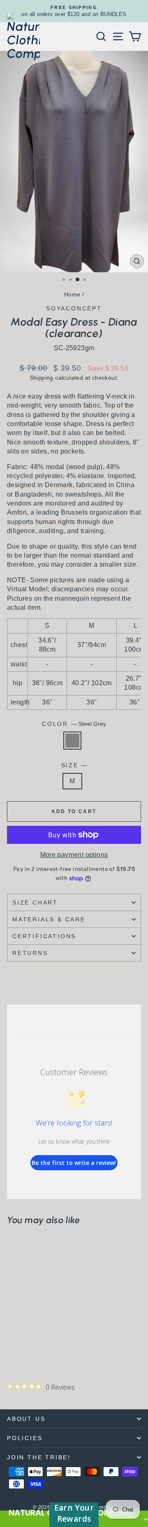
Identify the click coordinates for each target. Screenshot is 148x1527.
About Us (26, 1418)
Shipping (41, 378)
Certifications (44, 936)
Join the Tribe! (39, 1457)
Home (72, 294)
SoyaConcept (74, 308)
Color (74, 723)
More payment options (74, 854)
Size (74, 765)
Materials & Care (49, 919)
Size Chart (35, 902)
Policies (24, 1438)
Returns (30, 953)
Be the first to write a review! (74, 1163)
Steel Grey (72, 740)
